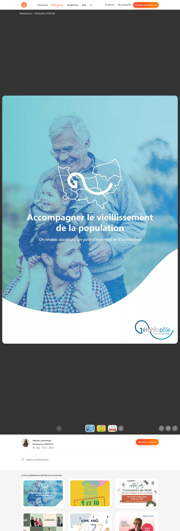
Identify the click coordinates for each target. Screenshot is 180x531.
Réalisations (57, 5)
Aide (84, 5)
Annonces (43, 5)
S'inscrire (109, 4)
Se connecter (124, 4)
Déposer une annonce (146, 5)
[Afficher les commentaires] (168, 428)
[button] (121, 428)
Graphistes (72, 5)
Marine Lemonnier (42, 440)
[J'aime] (161, 428)
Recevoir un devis (147, 442)
